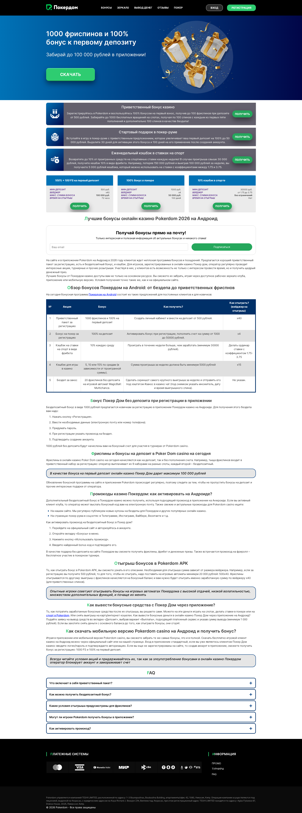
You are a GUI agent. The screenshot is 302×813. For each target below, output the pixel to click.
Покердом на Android (102, 294)
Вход (214, 7)
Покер (178, 7)
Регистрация (241, 7)
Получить (242, 114)
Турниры (218, 768)
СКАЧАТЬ (70, 74)
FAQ (214, 774)
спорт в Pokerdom (57, 615)
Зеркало (123, 7)
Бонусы (106, 7)
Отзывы (163, 7)
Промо (216, 763)
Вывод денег (143, 7)
